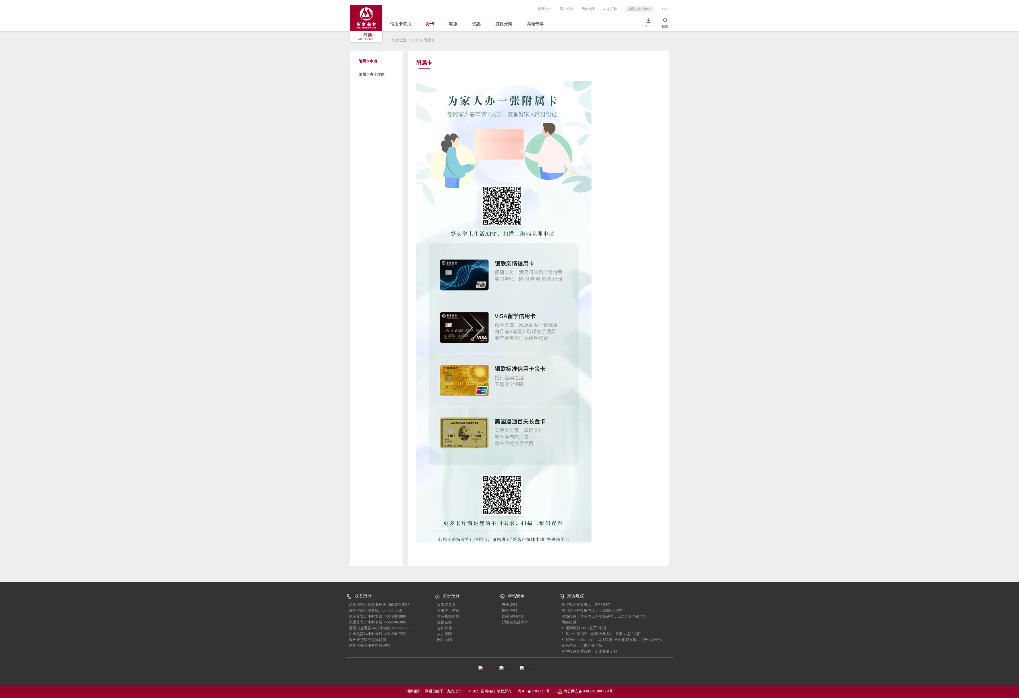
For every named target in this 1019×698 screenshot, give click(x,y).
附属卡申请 (368, 61)
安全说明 (509, 605)
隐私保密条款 (513, 616)
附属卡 (429, 40)
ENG (665, 9)
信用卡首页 (400, 23)
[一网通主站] (367, 24)
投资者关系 (446, 605)
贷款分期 (503, 23)
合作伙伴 (444, 628)
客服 (453, 23)
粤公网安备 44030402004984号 (588, 691)
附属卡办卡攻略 (372, 74)
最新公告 (545, 9)
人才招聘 (610, 9)
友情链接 (444, 622)
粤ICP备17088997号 (534, 691)
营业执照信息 (448, 616)
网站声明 (509, 611)
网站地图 (444, 640)
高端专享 (535, 23)
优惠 (476, 23)
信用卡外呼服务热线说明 (369, 646)
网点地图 (588, 9)
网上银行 (566, 9)
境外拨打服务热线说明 (367, 640)
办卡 (430, 23)
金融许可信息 (448, 611)
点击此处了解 (606, 651)
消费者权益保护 (515, 622)
